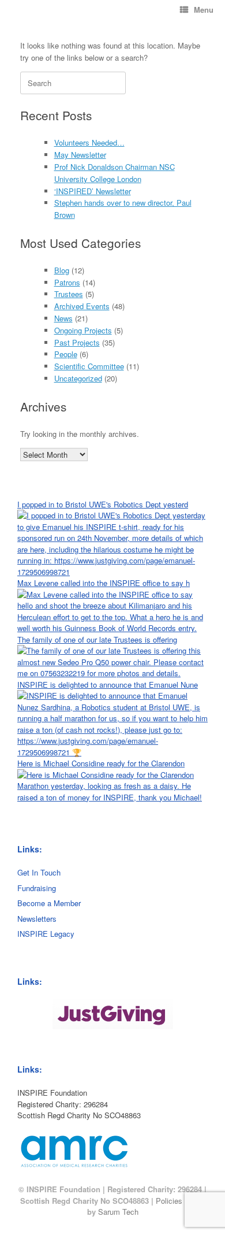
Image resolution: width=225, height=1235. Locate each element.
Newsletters (37, 918)
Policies (169, 1200)
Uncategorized (78, 378)
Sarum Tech (118, 1211)
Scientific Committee (89, 366)
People (65, 353)
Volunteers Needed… (89, 142)
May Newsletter (80, 154)
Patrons (67, 282)
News (63, 318)
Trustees (68, 293)
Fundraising (36, 887)
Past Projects (77, 342)
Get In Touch (39, 872)
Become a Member (49, 902)
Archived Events (82, 306)
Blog (61, 270)
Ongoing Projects (83, 330)
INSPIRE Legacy (45, 933)
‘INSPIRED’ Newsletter (92, 191)
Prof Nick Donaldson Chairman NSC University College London (114, 172)
